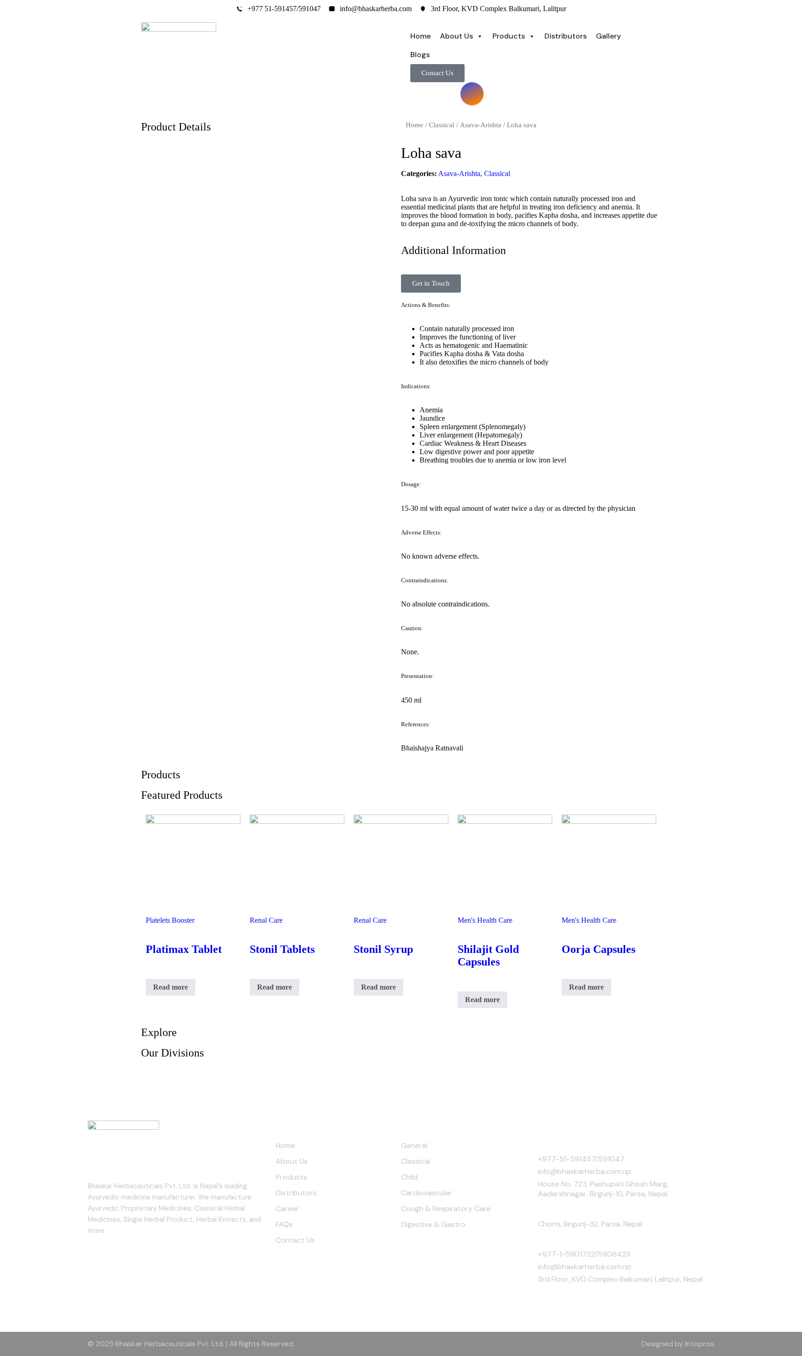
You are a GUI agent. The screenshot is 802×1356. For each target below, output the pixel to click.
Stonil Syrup (383, 949)
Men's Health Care (485, 920)
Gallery (608, 36)
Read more (170, 987)
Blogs (420, 54)
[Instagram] (472, 93)
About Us (456, 36)
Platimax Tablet (184, 949)
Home (420, 36)
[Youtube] (447, 93)
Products (508, 36)
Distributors (565, 36)
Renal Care (266, 920)
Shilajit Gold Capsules (488, 955)
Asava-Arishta (480, 125)
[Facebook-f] (421, 93)
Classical (441, 125)
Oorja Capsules (598, 949)
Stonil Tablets (282, 949)
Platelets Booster (170, 920)
